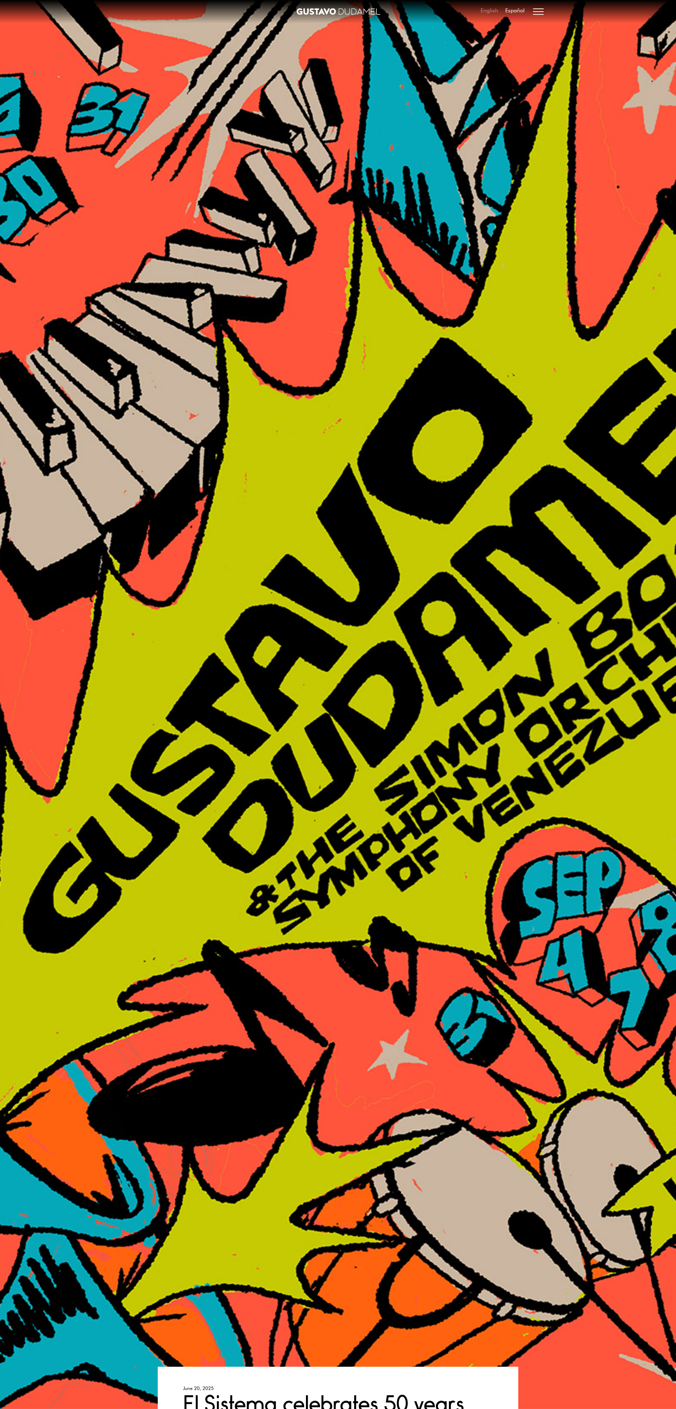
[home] (338, 11)
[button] (538, 11)
